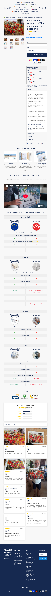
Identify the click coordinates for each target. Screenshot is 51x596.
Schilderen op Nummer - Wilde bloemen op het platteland (29, 17)
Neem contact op (18, 560)
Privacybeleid (17, 564)
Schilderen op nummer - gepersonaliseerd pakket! (30, 559)
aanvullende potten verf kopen (34, 124)
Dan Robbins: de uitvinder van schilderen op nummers (30, 576)
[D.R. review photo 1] (14, 464)
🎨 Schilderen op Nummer (9, 17)
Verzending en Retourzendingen (18, 555)
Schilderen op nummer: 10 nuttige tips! (29, 571)
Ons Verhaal (17, 553)
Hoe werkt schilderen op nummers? (29, 568)
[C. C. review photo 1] (14, 436)
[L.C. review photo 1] (36, 478)
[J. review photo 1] (36, 436)
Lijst (28, 47)
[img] (7, 446)
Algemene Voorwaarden (17, 562)
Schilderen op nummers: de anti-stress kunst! (30, 564)
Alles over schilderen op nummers (29, 554)
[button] (29, 31)
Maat (28, 42)
